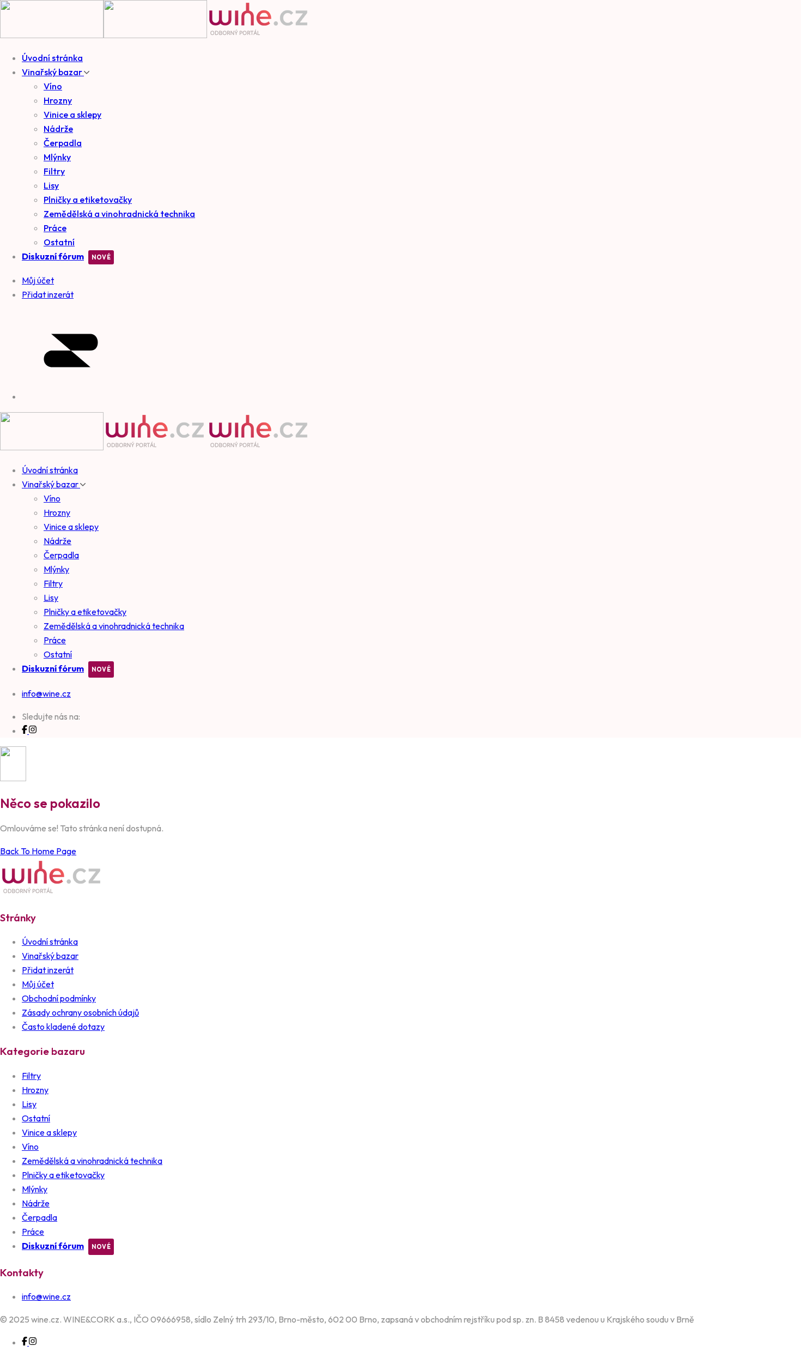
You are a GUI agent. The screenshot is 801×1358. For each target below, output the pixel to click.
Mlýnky (57, 157)
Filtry (54, 171)
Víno (53, 86)
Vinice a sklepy (72, 114)
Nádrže (58, 128)
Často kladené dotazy (63, 1026)
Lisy (51, 185)
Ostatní (59, 242)
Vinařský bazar (53, 72)
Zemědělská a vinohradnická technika (119, 213)
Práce (55, 227)
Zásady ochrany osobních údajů (80, 1012)
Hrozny (58, 100)
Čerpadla (63, 142)
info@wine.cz (46, 693)
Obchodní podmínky (59, 998)
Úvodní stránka (52, 57)
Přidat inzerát (48, 969)
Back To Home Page (38, 851)
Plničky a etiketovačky (88, 199)
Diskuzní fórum (53, 256)
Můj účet (38, 984)
